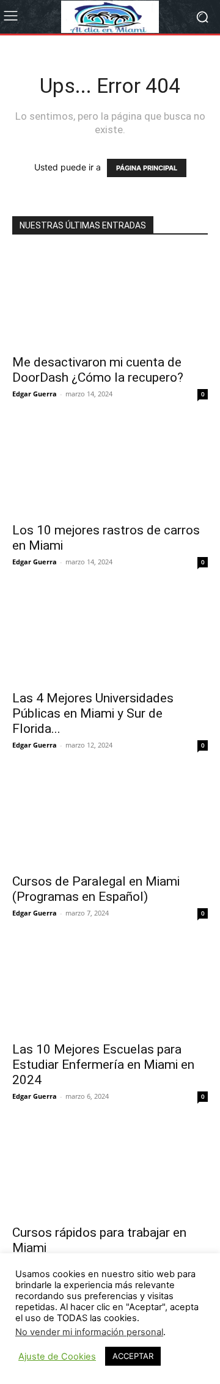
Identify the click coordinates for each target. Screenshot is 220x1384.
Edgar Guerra (34, 393)
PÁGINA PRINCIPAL (146, 168)
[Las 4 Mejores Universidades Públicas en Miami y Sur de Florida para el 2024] (110, 634)
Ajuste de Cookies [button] (57, 1356)
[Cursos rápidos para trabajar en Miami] (110, 1169)
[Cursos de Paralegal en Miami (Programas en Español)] (110, 818)
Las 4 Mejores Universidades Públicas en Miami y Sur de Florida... (93, 713)
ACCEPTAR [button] (132, 1356)
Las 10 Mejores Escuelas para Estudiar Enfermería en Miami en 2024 (103, 1064)
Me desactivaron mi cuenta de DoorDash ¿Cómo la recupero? (97, 370)
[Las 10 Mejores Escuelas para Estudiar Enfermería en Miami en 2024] (110, 986)
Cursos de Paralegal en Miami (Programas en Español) (96, 889)
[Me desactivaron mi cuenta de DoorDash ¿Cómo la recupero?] (110, 298)
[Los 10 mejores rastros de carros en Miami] (110, 466)
